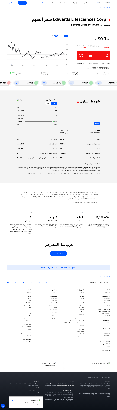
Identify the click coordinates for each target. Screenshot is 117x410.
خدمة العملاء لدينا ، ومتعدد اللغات (43, 224)
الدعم (25, 383)
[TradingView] (8, 282)
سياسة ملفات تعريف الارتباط (63, 385)
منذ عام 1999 (101, 226)
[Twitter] (31, 282)
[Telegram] (16, 282)
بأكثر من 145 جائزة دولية (71, 226)
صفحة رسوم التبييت (91, 46)
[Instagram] (46, 282)
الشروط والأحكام (53, 383)
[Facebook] (54, 282)
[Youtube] (23, 282)
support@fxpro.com (34, 390)
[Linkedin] (39, 282)
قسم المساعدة (47, 267)
